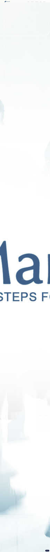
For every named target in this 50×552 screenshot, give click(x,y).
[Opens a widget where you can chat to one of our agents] (47, 551)
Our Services (25, 279)
